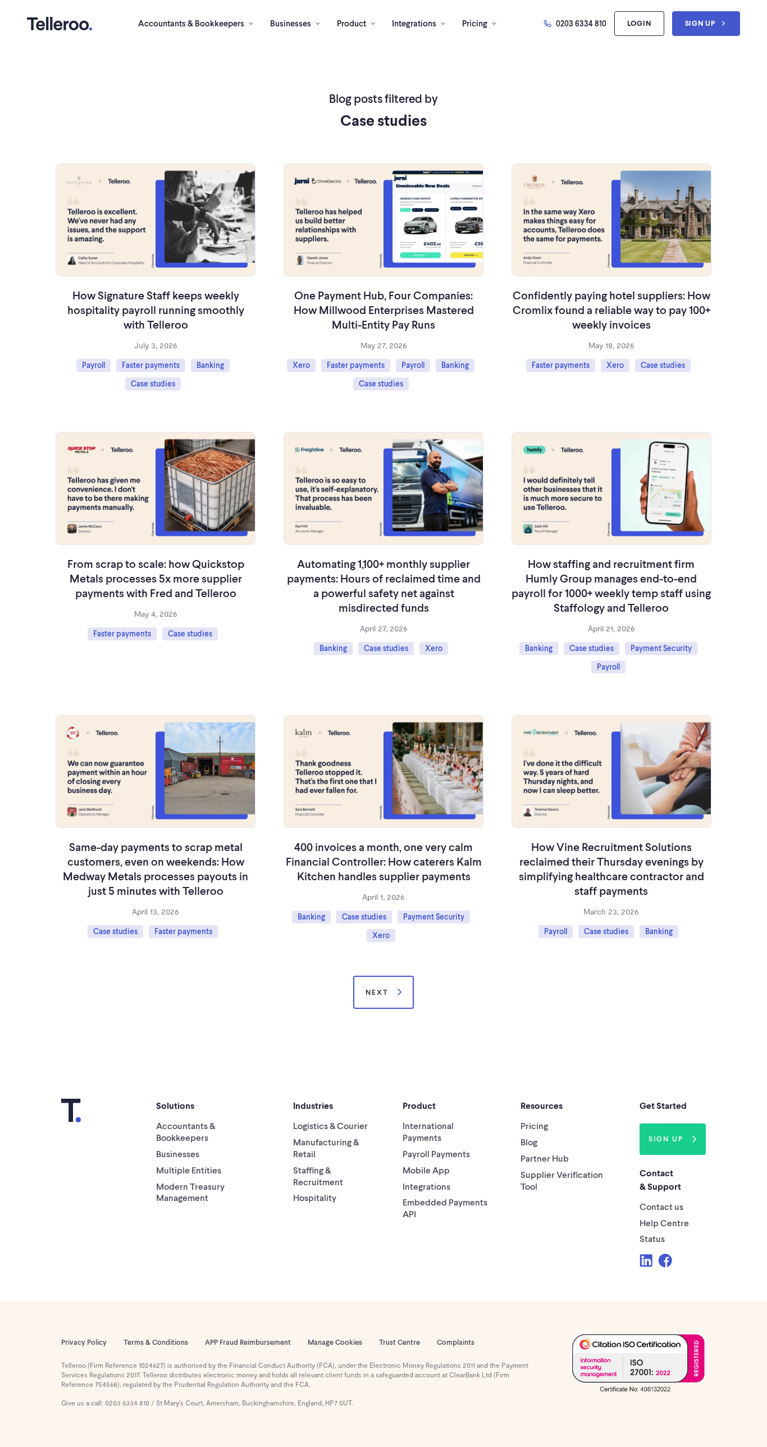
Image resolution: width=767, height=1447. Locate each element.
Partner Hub (545, 1158)
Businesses (290, 23)
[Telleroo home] (59, 23)
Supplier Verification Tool (562, 1180)
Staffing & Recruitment (318, 1175)
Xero (301, 365)
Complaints (455, 1341)
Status (652, 1238)
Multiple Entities (188, 1169)
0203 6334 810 (581, 23)
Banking (210, 365)
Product (351, 23)
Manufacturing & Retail (326, 1147)
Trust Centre (399, 1341)
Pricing (474, 23)
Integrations (414, 23)
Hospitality (314, 1197)
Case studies (153, 383)
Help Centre (664, 1222)
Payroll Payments (436, 1153)
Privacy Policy (84, 1341)
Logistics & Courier (330, 1125)
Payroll (93, 365)
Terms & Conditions (156, 1341)
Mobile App (426, 1169)
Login (639, 23)
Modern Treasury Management (190, 1192)
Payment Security (661, 648)
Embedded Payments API (445, 1207)
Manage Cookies (335, 1341)
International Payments (428, 1131)
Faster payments (151, 365)
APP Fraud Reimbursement (248, 1341)
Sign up (700, 23)
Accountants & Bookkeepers (191, 23)
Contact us (661, 1206)
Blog (529, 1141)
